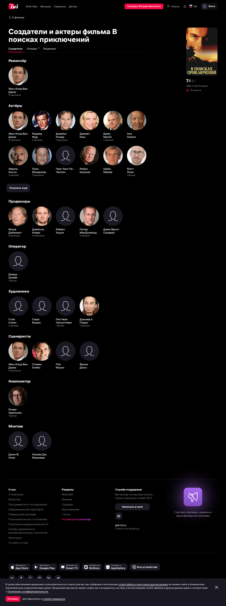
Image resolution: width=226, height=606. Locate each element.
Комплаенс (15, 537)
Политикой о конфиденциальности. (28, 591)
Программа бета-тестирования (27, 504)
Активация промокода (76, 519)
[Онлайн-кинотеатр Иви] (14, 6)
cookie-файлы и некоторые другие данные (143, 584)
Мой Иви (67, 494)
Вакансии (14, 499)
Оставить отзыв (18, 542)
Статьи (66, 514)
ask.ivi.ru (120, 525)
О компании (15, 494)
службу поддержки (54, 598)
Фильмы (67, 499)
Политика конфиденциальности (28, 524)
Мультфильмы (70, 509)
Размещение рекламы (22, 514)
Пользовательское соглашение (27, 519)
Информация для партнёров (26, 509)
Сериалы (67, 504)
